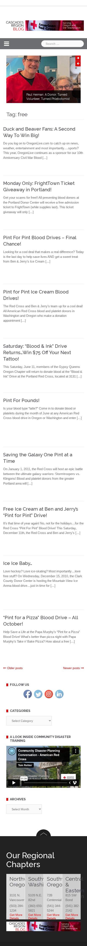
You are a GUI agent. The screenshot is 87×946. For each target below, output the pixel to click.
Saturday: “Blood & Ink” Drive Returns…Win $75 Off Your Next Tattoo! (37, 352)
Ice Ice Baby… (17, 563)
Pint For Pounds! (21, 400)
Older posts (15, 668)
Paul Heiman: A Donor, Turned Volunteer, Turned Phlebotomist (48, 97)
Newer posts (71, 668)
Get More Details (16, 916)
